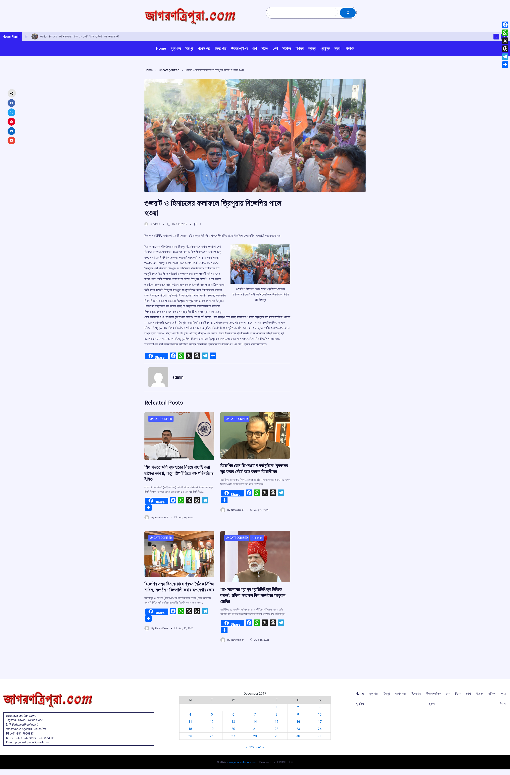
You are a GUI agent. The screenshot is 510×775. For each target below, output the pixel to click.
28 (255, 736)
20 (233, 729)
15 (276, 722)
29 (276, 736)
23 (298, 729)
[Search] (348, 13)
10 (320, 714)
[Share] (505, 65)
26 (212, 736)
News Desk (161, 517)
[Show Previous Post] (496, 36)
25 (190, 736)
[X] (505, 41)
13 (233, 722)
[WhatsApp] (505, 33)
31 (320, 736)
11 (190, 722)
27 (233, 736)
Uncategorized (169, 70)
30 (298, 736)
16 (298, 722)
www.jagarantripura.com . (243, 762)
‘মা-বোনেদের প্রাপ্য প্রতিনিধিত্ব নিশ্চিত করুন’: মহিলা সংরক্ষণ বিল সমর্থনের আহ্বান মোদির (252, 595)
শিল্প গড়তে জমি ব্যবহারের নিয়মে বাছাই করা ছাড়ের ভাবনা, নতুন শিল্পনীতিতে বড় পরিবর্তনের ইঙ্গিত (179, 473)
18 (190, 729)
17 (320, 722)
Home (148, 70)
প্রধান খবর (257, 537)
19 (212, 729)
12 (212, 722)
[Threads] (505, 49)
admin (156, 224)
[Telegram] (505, 57)
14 (255, 722)
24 (320, 729)
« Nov (250, 747)
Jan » (260, 747)
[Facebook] (505, 25)
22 (276, 729)
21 (255, 729)
